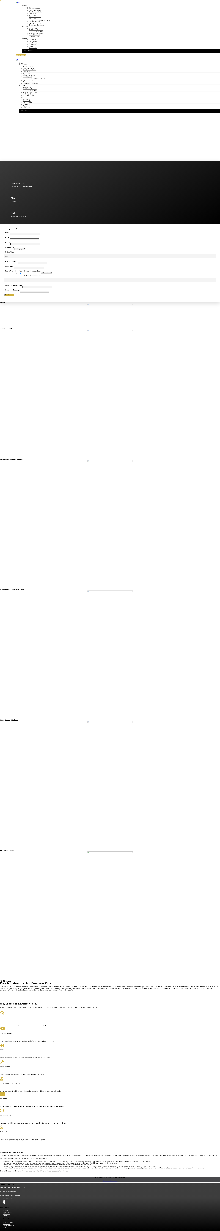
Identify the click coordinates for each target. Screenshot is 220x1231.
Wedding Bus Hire (35, 23)
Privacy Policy (8, 1222)
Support (25, 38)
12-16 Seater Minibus (36, 30)
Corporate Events (35, 10)
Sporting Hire (33, 18)
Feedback (32, 44)
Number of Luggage (12, 290)
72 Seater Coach (34, 36)
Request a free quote (110, 1181)
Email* (7, 237)
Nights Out (32, 15)
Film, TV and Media (35, 12)
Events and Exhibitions (36, 25)
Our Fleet (25, 26)
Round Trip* (9, 271)
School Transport (35, 17)
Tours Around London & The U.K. (40, 20)
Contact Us (32, 40)
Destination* (9, 266)
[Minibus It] (18, 2)
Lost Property (33, 43)
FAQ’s (31, 46)
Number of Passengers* (13, 285)
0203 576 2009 (29, 51)
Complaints (33, 41)
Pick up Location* (11, 261)
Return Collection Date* (32, 271)
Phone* (7, 242)
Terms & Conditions (10, 1225)
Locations (6, 1224)
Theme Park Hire (35, 22)
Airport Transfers (34, 9)
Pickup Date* (10, 247)
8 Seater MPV (33, 28)
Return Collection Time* (32, 276)
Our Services (26, 7)
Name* (7, 233)
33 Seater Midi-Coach (36, 33)
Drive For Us (33, 48)
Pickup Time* (10, 252)
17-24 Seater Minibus (36, 31)
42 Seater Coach (34, 35)
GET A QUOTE (21, 55)
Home (24, 5)
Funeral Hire (33, 13)
